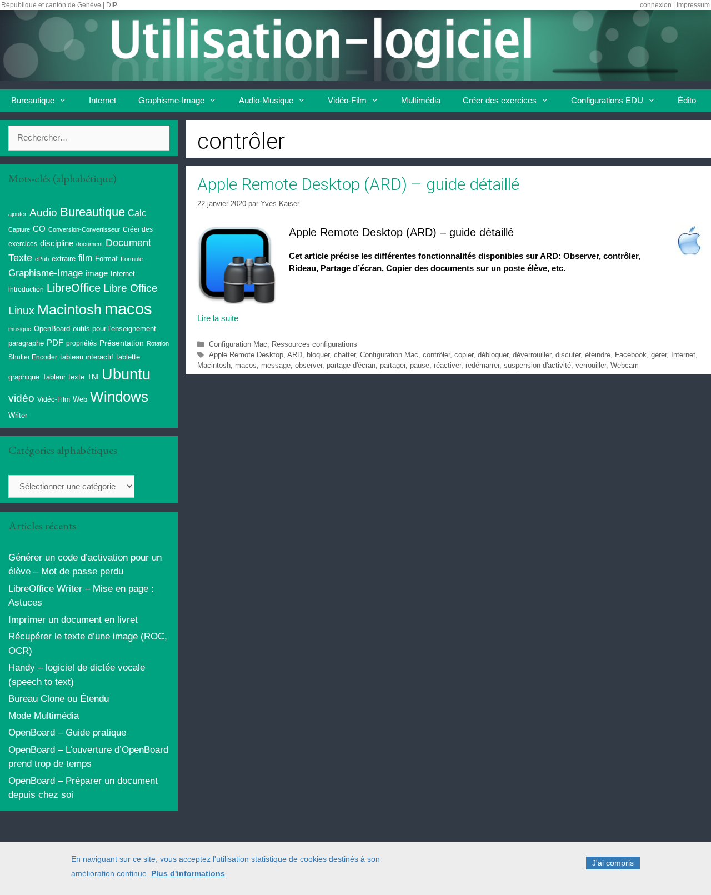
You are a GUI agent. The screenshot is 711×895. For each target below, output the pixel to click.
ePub (42, 259)
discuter (567, 355)
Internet (102, 100)
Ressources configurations (314, 344)
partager (392, 365)
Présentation (121, 342)
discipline (56, 243)
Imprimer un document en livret (73, 619)
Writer (17, 415)
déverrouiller (532, 355)
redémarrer (482, 365)
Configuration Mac (238, 344)
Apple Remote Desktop (246, 355)
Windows (119, 396)
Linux (21, 310)
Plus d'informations (188, 873)
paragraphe (26, 343)
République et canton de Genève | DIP (59, 5)
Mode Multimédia (43, 716)
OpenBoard (52, 328)
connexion (656, 5)
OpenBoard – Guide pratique (67, 732)
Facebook (631, 355)
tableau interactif (86, 357)
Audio (43, 212)
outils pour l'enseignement (114, 328)
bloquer (318, 355)
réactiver (447, 365)
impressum (693, 5)
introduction (26, 289)
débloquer (493, 355)
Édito (687, 100)
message (276, 365)
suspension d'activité (537, 365)
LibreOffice (74, 288)
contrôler (436, 355)
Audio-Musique (266, 100)
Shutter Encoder (32, 357)
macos (246, 365)
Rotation (158, 343)
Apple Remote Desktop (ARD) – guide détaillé (358, 184)
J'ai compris (613, 862)
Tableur (54, 377)
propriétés (81, 343)
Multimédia (420, 100)
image (97, 273)
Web (80, 399)
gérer (659, 355)
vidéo (21, 398)
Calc (137, 213)
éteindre (597, 355)
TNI (93, 377)
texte (76, 377)
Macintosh (214, 365)
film (85, 258)
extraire (64, 259)
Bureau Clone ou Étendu (58, 698)
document (89, 244)
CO (39, 228)
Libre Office (130, 288)
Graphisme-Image (171, 100)
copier (463, 355)
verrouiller (590, 365)
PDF (55, 342)
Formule (132, 259)
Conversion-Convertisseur (84, 229)
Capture (19, 229)
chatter (345, 355)
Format (106, 258)
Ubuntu (126, 374)
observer (308, 365)
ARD (294, 355)
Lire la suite (217, 318)
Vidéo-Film (347, 100)
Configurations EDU (607, 100)
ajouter (17, 214)
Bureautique (32, 100)
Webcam (624, 365)
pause (419, 365)
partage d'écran (351, 365)
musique (19, 329)
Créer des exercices (500, 100)
